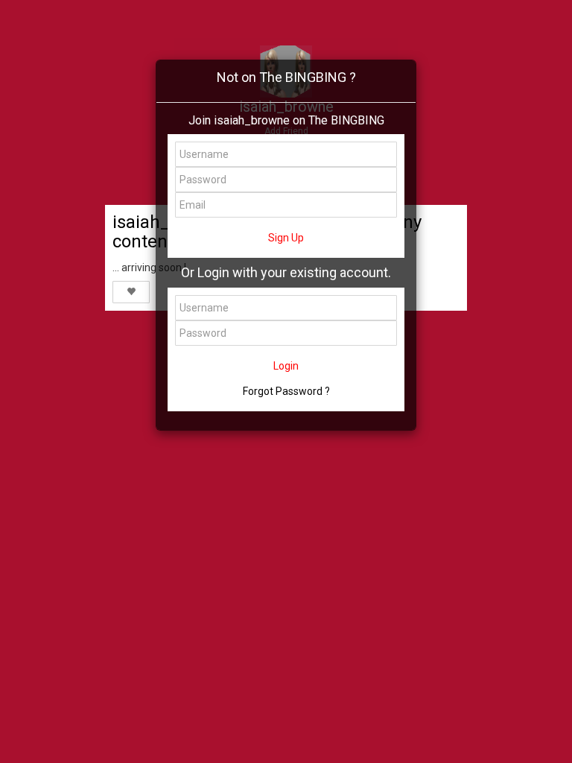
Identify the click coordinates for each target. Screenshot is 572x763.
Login (286, 366)
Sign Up (286, 238)
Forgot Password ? (286, 391)
